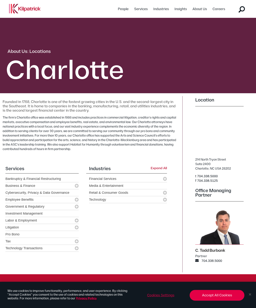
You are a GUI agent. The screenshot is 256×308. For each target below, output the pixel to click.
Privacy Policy (86, 298)
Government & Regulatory (24, 206)
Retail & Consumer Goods (108, 193)
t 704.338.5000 (206, 176)
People (123, 9)
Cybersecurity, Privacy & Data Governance (37, 193)
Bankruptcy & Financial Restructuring (33, 179)
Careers (219, 9)
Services (141, 9)
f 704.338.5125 (206, 181)
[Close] (250, 294)
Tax (8, 241)
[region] (128, 295)
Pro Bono (12, 234)
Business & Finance (20, 186)
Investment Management (24, 213)
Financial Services (102, 179)
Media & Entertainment (106, 186)
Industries (161, 9)
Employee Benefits (19, 199)
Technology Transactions (24, 248)
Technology (97, 199)
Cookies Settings (160, 295)
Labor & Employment (21, 220)
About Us (199, 9)
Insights (180, 9)
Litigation (12, 227)
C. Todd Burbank (210, 250)
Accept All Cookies (217, 295)
